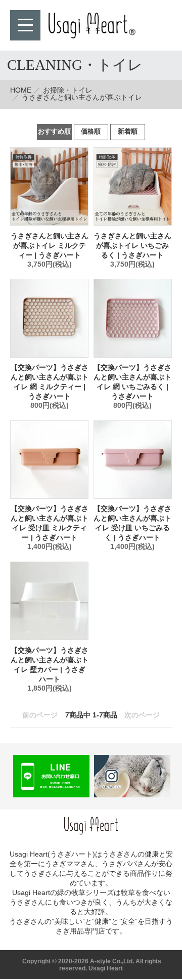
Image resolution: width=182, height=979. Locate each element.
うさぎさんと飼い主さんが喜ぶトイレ (82, 97)
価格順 (91, 131)
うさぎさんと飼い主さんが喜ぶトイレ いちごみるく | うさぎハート (132, 245)
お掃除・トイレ (68, 90)
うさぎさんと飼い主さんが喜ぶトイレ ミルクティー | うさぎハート (49, 245)
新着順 (128, 131)
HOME (20, 90)
